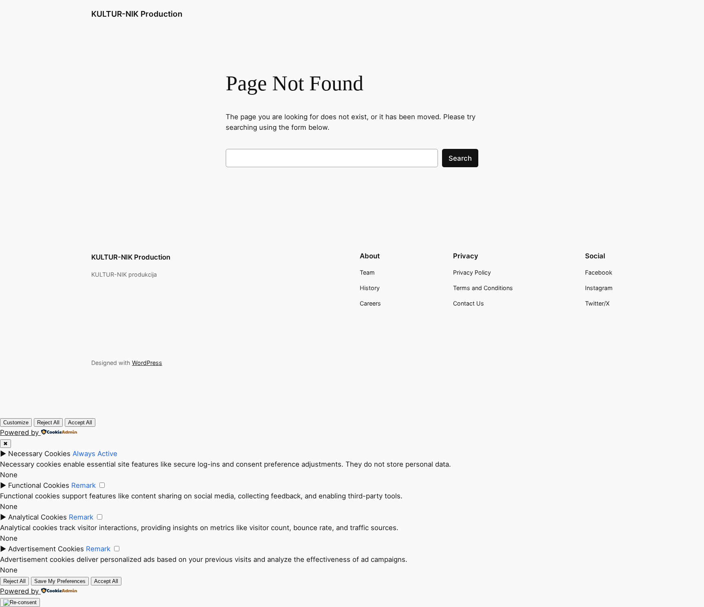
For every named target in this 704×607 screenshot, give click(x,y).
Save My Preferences (60, 581)
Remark (83, 485)
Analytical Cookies (37, 517)
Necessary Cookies (39, 454)
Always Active (95, 454)
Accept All (80, 422)
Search (460, 158)
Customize (16, 422)
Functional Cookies (38, 485)
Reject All (48, 422)
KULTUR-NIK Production (137, 14)
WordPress (147, 362)
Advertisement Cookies (46, 549)
